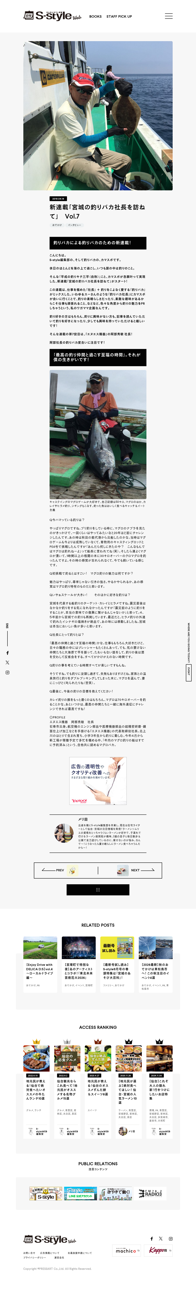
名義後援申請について (80, 1253)
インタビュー (74, 225)
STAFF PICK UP (119, 16)
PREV (60, 870)
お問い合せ (29, 1253)
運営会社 (59, 1258)
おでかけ (57, 225)
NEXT (135, 870)
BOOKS (95, 16)
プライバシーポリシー (34, 1258)
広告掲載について (50, 1253)
